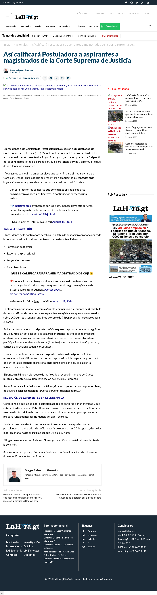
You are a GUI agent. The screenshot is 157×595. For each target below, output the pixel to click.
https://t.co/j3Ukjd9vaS (41, 214)
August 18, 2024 (62, 221)
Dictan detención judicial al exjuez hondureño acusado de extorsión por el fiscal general (78, 496)
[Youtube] (148, 2)
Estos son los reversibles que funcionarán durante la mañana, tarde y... (139, 114)
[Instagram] (131, 2)
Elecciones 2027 (40, 35)
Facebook (92, 531)
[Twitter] (142, 2)
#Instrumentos (22, 205)
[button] (150, 26)
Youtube (91, 546)
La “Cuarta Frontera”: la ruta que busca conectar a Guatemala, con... (138, 98)
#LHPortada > (117, 194)
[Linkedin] (137, 2)
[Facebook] (126, 2)
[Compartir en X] (56, 78)
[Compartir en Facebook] (50, 78)
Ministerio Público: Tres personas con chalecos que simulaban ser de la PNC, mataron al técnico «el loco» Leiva (22, 497)
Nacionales (20, 44)
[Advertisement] (52, 125)
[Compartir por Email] (62, 78)
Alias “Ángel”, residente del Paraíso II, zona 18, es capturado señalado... (138, 130)
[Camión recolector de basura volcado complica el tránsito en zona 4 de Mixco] (115, 147)
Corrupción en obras (88, 35)
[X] (83, 543)
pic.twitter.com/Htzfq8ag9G (27, 294)
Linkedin (91, 539)
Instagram (92, 535)
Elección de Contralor (63, 35)
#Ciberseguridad (110, 35)
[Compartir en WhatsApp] (44, 78)
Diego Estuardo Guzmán (21, 70)
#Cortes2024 (52, 289)
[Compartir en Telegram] (68, 78)
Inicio (6, 44)
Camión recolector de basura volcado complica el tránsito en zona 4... (139, 146)
